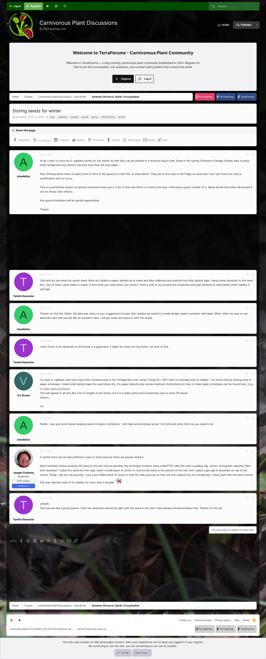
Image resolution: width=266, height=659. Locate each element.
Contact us (185, 620)
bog (52, 116)
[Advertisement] (126, 242)
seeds (85, 116)
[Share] (247, 154)
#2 (252, 274)
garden (74, 116)
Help (236, 620)
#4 (252, 340)
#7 (252, 451)
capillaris (62, 116)
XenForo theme (85, 629)
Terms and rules (203, 620)
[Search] (65, 6)
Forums (246, 25)
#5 (252, 373)
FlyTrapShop (206, 96)
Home (225, 25)
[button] (56, 6)
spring (94, 116)
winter (121, 116)
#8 (252, 497)
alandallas (20, 116)
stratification (108, 116)
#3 (252, 307)
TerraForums (247, 96)
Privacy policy (223, 620)
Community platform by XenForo (40, 629)
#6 (252, 418)
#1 (252, 154)
